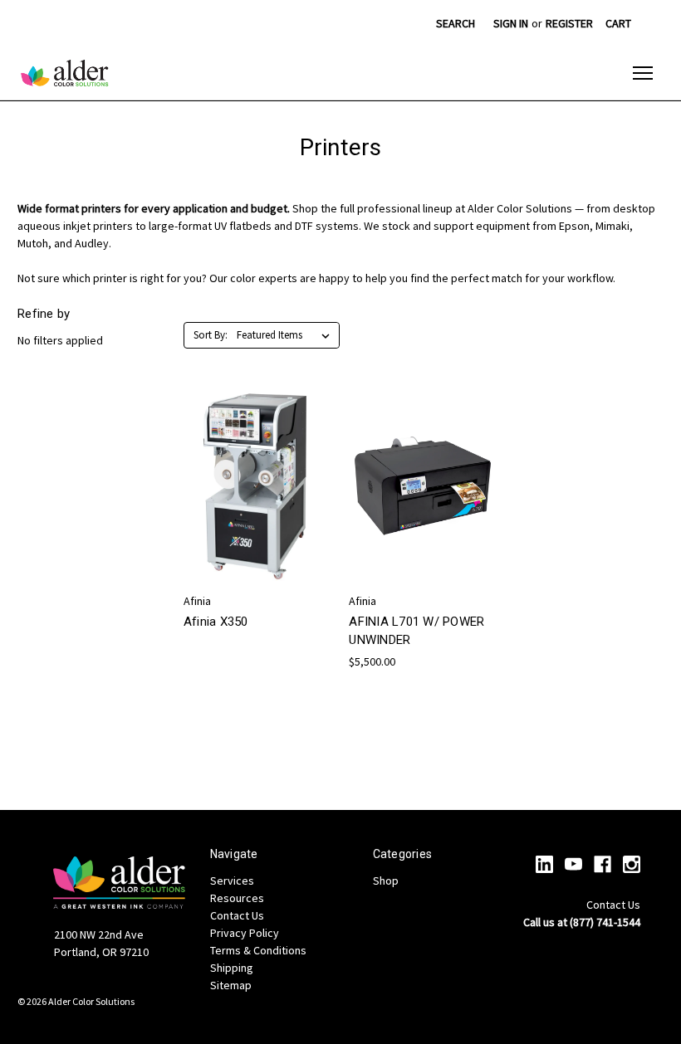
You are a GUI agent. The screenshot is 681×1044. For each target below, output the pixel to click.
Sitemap (231, 985)
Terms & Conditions (258, 950)
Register (569, 23)
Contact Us (237, 915)
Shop (386, 880)
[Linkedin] (544, 864)
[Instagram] (631, 864)
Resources (237, 897)
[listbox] (286, 335)
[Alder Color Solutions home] (65, 73)
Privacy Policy (244, 932)
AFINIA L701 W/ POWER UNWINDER (416, 631)
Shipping (231, 967)
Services (232, 880)
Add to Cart (423, 516)
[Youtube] (573, 864)
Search (455, 23)
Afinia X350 (216, 621)
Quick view (255, 470)
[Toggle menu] (643, 73)
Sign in (510, 23)
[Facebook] (602, 864)
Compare (252, 501)
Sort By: (211, 335)
